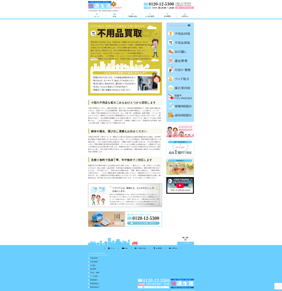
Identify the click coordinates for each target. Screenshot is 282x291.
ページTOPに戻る (185, 243)
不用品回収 (180, 33)
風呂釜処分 (180, 87)
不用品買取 (180, 42)
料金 (114, 16)
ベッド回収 (180, 78)
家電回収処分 (180, 106)
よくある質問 (150, 16)
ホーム (97, 16)
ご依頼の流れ (132, 16)
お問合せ (185, 16)
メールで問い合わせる (184, 8)
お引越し (180, 51)
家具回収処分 (180, 115)
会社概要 (167, 16)
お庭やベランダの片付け (180, 97)
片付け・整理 (180, 69)
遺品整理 (180, 60)
